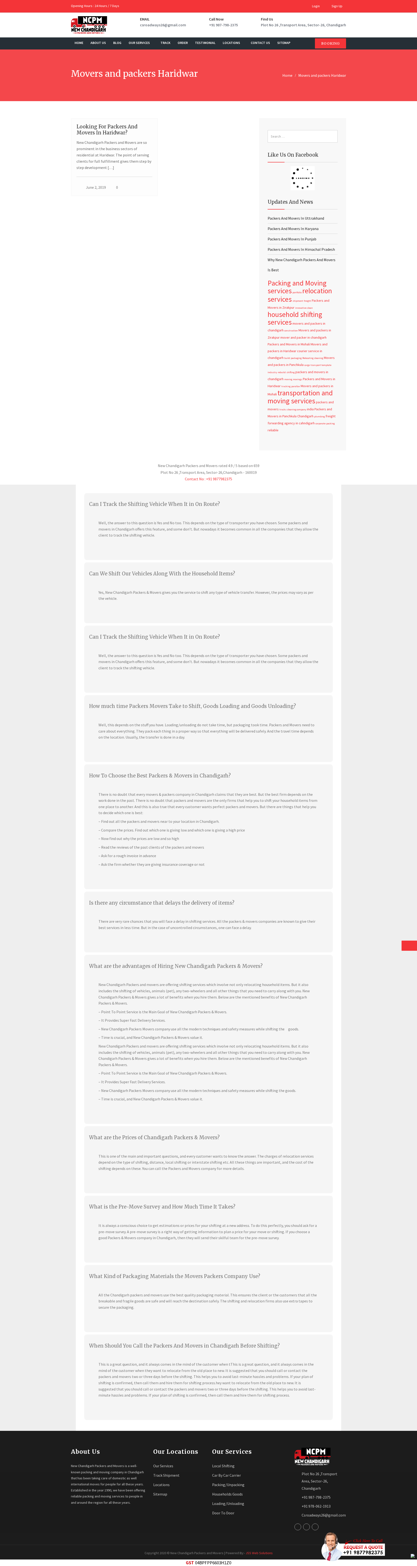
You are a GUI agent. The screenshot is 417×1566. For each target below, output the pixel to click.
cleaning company (296, 409)
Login (315, 6)
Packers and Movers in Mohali (289, 344)
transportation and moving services (300, 396)
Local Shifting (223, 1465)
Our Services (140, 43)
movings (297, 379)
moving (288, 379)
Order (183, 43)
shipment (297, 300)
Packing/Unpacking (228, 1484)
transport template (321, 365)
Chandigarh (305, 416)
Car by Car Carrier (226, 1475)
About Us (98, 43)
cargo (307, 365)
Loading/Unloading (228, 1503)
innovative (300, 307)
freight (307, 300)
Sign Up (336, 6)
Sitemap (283, 43)
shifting (290, 372)
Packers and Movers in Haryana (293, 228)
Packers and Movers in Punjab (292, 239)
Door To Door (223, 1512)
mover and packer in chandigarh (303, 337)
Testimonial (205, 43)
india (310, 409)
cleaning (318, 358)
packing (330, 423)
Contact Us (260, 43)
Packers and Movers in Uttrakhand (296, 218)
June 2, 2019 (96, 187)
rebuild (282, 372)
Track (165, 43)
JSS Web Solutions (259, 1553)
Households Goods (227, 1494)
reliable (273, 430)
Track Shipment (166, 1475)
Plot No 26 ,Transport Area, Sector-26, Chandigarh (303, 24)
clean (310, 307)
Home (79, 43)
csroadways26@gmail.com (163, 24)
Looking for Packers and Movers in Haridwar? (106, 130)
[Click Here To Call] (351, 1546)
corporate (320, 423)
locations (232, 43)
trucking (286, 386)
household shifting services (295, 318)
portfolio (297, 292)
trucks (282, 409)
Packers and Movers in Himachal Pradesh (301, 249)
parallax (295, 386)
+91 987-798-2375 (223, 24)
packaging (296, 358)
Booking (330, 43)
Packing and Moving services (297, 287)
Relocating (307, 358)
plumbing (319, 416)
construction (291, 330)
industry (272, 372)
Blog (117, 43)
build (287, 358)
